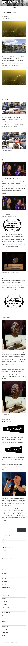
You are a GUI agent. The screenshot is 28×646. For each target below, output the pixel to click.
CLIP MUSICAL (5, 607)
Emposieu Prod (10, 2)
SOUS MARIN (5, 629)
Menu (14, 7)
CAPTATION (5, 601)
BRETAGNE (4, 599)
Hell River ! (5, 18)
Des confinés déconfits (9, 216)
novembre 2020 (6, 581)
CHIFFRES (4, 604)
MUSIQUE (4, 621)
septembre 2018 (6, 590)
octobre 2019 (5, 584)
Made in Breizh (6, 421)
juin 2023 (4, 573)
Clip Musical (6, 100)
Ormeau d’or (6, 317)
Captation (5, 160)
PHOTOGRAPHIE (6, 624)
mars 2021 (4, 576)
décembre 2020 (6, 578)
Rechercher (5, 527)
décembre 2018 (6, 587)
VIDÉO (3, 635)
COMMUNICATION (6, 610)
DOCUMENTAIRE (6, 612)
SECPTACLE (5, 627)
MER (3, 618)
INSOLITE (4, 615)
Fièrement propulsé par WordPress (9, 642)
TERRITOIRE (5, 632)
